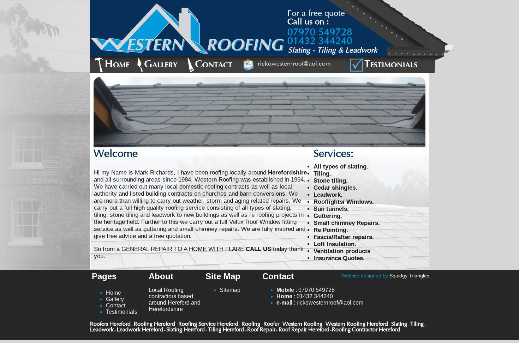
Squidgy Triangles (409, 275)
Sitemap (230, 290)
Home (113, 293)
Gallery (115, 299)
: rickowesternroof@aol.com (319, 303)
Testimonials (121, 312)
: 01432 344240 (304, 296)
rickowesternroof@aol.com (294, 64)
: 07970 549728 (305, 290)
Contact (115, 305)
